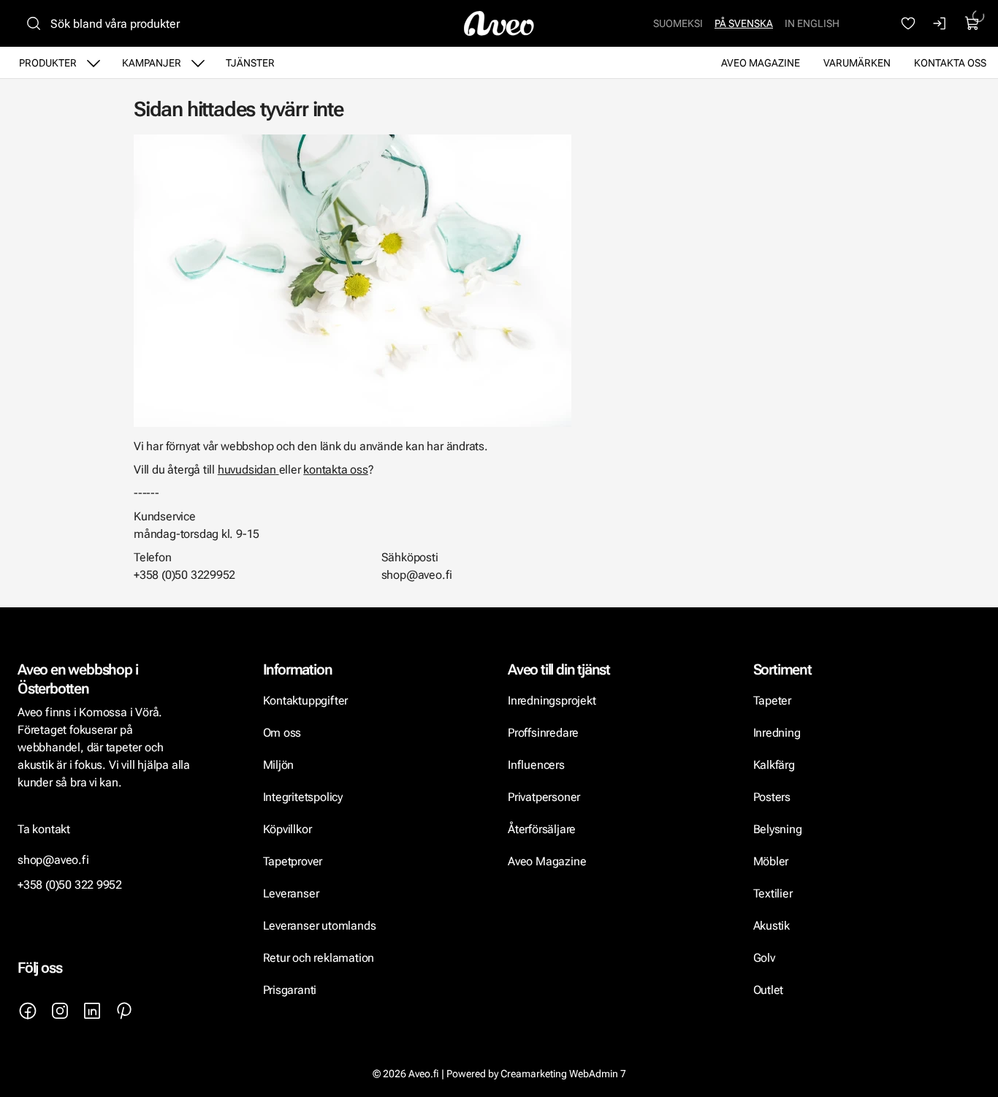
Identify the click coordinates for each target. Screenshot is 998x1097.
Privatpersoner (544, 797)
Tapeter (772, 700)
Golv (764, 958)
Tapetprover (293, 861)
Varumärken (857, 63)
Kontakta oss (950, 63)
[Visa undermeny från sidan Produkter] (93, 62)
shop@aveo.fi (53, 860)
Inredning (777, 733)
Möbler (771, 861)
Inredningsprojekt (551, 700)
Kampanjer (151, 63)
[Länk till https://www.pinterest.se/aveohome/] (124, 1011)
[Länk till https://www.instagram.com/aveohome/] (60, 1011)
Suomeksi (678, 23)
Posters (772, 797)
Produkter (48, 63)
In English (812, 23)
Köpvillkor (289, 829)
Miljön (278, 765)
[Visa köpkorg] (972, 23)
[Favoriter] (908, 23)
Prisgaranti (290, 990)
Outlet (768, 990)
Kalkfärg (774, 765)
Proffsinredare (543, 733)
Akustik (772, 926)
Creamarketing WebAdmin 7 (563, 1073)
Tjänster (250, 63)
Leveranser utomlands (319, 926)
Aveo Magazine (760, 63)
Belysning (779, 829)
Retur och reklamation (319, 958)
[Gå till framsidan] (499, 23)
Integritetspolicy (303, 797)
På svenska (744, 23)
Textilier (773, 893)
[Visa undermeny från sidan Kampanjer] (198, 62)
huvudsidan (247, 470)
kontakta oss (335, 470)
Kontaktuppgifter (305, 700)
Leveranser (291, 893)
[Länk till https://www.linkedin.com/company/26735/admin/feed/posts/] (92, 1011)
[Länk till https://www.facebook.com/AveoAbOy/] (28, 1011)
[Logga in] (940, 23)
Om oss (282, 733)
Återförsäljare (542, 829)
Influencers (536, 765)
